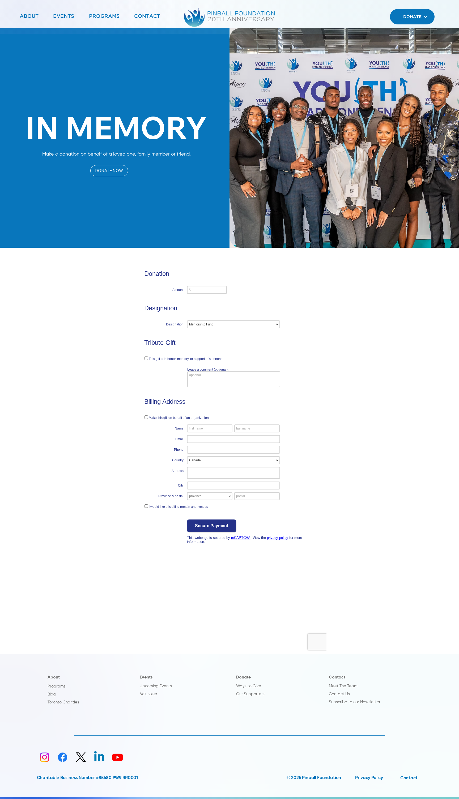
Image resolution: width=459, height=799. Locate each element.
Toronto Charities (63, 702)
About (54, 677)
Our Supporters (250, 694)
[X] (81, 757)
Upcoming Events (156, 686)
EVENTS (63, 16)
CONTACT (147, 16)
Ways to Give (248, 686)
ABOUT (29, 16)
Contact (337, 677)
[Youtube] (117, 757)
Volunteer (148, 694)
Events (146, 677)
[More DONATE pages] (425, 17)
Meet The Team (343, 686)
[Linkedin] (99, 757)
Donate (243, 677)
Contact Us (339, 694)
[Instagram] (44, 757)
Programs (57, 686)
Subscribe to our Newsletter (354, 702)
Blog (52, 694)
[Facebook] (62, 757)
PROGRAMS (104, 16)
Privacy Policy (369, 778)
